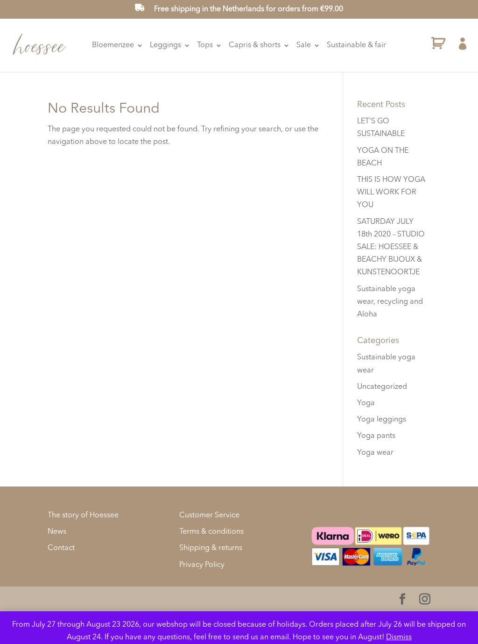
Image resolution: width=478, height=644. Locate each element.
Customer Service (209, 515)
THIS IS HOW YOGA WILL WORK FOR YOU (391, 192)
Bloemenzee (113, 45)
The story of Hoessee (83, 515)
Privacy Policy (202, 565)
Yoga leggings (381, 419)
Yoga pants (376, 436)
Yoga (366, 403)
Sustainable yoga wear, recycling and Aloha (390, 302)
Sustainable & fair (356, 45)
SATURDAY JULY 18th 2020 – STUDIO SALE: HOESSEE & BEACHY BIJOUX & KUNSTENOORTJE (391, 247)
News (57, 532)
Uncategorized (382, 387)
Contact (61, 548)
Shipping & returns (210, 548)
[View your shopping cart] (438, 45)
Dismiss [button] (399, 637)
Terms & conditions (211, 532)
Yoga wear (375, 453)
